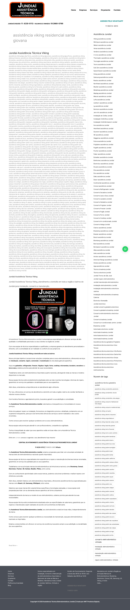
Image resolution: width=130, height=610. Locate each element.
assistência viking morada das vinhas (28, 169)
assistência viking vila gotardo (19, 231)
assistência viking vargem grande (46, 209)
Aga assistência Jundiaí (101, 266)
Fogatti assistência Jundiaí (102, 148)
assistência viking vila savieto (66, 266)
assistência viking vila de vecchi (52, 225)
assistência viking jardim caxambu (43, 99)
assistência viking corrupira (64, 83)
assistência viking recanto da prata (58, 196)
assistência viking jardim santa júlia (41, 140)
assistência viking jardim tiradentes (31, 155)
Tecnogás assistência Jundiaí (103, 61)
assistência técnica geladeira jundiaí (105, 384)
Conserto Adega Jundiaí (102, 224)
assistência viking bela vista (25, 60)
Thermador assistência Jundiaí (104, 58)
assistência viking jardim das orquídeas (22, 107)
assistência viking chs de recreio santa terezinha (68, 74)
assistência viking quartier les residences (32, 196)
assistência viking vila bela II (47, 219)
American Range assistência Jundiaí (106, 260)
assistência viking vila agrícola (57, 211)
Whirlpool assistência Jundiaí (103, 42)
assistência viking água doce (41, 56)
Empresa (11, 574)
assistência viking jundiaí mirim (36, 159)
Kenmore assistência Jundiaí (103, 109)
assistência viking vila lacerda (19, 239)
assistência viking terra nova (63, 204)
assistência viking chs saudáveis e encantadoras (25, 76)
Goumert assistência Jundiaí (103, 132)
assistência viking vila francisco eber (30, 229)
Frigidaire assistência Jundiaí (103, 144)
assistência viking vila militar (31, 246)
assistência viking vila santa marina (31, 262)
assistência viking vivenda (17, 270)
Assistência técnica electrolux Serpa (106, 357)
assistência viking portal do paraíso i (39, 194)
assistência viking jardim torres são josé (57, 155)
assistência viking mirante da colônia (56, 167)
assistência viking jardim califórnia (20, 97)
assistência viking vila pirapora (40, 254)
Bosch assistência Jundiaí (102, 237)
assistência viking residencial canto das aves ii (42, 198)
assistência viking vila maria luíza (42, 244)
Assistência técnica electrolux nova (105, 364)
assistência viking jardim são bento (71, 143)
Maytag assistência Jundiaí (103, 93)
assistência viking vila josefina (45, 237)
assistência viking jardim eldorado (67, 112)
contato (17, 438)
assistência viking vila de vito (73, 225)
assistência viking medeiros (33, 167)
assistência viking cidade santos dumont (43, 79)
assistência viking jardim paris (31, 130)
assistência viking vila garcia (72, 229)
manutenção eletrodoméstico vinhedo (105, 554)
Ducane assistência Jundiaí (103, 167)
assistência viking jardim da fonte (74, 103)
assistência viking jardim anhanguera (43, 91)
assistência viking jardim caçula (74, 95)
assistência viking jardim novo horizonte (33, 128)
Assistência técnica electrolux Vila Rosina (107, 351)
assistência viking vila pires (60, 254)
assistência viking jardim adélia (27, 89)
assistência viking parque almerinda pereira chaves (30, 173)
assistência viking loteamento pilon (67, 161)
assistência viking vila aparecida (47, 215)
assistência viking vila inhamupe (71, 233)
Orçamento (11, 578)
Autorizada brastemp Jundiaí (103, 339)
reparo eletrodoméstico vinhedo (106, 560)
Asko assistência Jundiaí (102, 253)
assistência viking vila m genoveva (27, 242)
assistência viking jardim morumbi (58, 126)
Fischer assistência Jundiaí (103, 151)
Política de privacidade (15, 583)
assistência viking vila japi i (41, 235)
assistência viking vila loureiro (62, 239)
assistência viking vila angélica (25, 215)
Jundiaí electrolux (100, 304)
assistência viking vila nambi (18, 248)
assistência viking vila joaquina (23, 237)
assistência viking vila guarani (59, 231)
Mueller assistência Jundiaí (103, 87)
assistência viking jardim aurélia (67, 91)
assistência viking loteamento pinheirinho (23, 163)
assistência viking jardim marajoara (20, 122)
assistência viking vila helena (26, 233)
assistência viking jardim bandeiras (105, 436)
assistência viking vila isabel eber (20, 235)
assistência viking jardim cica (103, 484)
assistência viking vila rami (30, 258)
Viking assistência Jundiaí (102, 39)
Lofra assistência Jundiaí (102, 100)
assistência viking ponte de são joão (62, 192)
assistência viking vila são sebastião (43, 266)
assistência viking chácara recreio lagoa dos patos (32, 70)
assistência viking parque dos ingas (34, 182)
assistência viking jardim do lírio (47, 110)
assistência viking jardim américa (50, 89)
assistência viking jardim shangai (20, 151)
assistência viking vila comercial (56, 223)
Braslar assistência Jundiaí (102, 234)
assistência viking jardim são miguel (27, 147)
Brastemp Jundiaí (99, 326)
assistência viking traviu (52, 206)
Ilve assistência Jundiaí (101, 125)
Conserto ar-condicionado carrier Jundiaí (107, 323)
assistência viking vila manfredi (71, 242)
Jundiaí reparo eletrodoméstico (104, 279)
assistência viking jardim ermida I (20, 114)
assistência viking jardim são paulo (51, 147)
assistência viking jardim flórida (34, 118)
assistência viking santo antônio (23, 204)
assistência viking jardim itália (29, 120)
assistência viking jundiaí (17, 159)
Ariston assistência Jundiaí (103, 256)
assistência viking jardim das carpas (67, 105)
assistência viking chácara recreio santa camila (65, 70)
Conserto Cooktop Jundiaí (102, 218)
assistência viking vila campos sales (65, 221)
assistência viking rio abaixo (22, 202)
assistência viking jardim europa (42, 116)
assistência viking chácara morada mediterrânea (25, 68)
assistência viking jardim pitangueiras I (53, 132)
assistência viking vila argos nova (33, 217)
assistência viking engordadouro (32, 85)
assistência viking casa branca (41, 62)
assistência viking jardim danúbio (43, 105)
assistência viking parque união (46, 190)
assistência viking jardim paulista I (53, 130)
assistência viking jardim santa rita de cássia (68, 140)
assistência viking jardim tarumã (57, 153)
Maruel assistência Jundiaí (102, 96)
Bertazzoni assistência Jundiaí (104, 247)
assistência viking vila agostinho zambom (33, 211)
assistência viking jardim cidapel (32, 101)
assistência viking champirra (41, 74)
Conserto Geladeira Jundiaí (103, 202)
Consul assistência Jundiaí (102, 186)
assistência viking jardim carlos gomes (73, 97)
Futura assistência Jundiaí (102, 141)
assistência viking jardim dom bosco (71, 110)
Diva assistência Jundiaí (102, 170)
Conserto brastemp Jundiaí (103, 319)
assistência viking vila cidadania (33, 223)
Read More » (13, 545)
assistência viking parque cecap (30, 176)
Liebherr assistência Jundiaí (103, 103)
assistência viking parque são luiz (24, 190)
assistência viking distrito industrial (105, 414)
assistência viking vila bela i (27, 219)
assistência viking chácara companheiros (72, 64)
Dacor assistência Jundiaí (102, 180)
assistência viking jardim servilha (72, 149)
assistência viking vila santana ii (26, 264)
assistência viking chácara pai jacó (53, 68)
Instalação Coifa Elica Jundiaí (103, 119)
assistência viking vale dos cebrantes (21, 209)
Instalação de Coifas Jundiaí (103, 116)
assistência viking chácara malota (69, 66)
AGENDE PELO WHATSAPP (76, 586)
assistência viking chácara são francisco (47, 72)
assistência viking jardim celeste (66, 99)
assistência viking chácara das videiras (22, 66)
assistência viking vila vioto (55, 268)
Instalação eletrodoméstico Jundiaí (105, 285)
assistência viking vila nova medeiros (66, 250)
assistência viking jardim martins (20, 124)
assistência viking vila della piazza (20, 227)
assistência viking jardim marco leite (70, 122)
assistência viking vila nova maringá (42, 250)
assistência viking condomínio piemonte (71, 79)
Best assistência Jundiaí (102, 244)
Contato (10, 581)
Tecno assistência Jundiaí (102, 64)
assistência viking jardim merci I (42, 124)
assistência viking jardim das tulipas (105, 528)
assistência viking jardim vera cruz (74, 157)
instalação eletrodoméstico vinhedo (105, 548)
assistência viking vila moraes (52, 246)
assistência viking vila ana (61, 213)
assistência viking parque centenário (54, 176)
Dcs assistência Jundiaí (101, 173)
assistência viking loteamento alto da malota (63, 159)
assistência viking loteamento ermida (42, 161)
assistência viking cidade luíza (74, 76)
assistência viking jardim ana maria (73, 89)
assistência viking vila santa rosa (55, 262)
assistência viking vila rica (48, 258)
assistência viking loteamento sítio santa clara (55, 165)
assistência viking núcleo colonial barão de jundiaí (33, 171)
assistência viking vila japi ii (60, 235)
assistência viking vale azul (70, 206)
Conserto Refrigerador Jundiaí (104, 189)
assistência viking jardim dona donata (21, 112)
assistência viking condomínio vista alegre (53, 81)
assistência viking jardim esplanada (67, 114)
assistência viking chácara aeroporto (45, 64)
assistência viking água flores (62, 56)
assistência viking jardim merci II (65, 124)
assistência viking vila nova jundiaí (64, 248)
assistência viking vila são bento (48, 264)
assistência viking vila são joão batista (72, 264)
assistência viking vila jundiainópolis (68, 237)
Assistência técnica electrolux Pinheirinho (108, 361)
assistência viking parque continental (59, 178)
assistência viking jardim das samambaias (50, 107)
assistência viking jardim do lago (25, 110)
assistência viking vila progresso (57, 256)
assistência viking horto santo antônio (55, 87)
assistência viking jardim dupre (45, 112)
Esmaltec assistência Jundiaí (103, 157)
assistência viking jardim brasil (31, 95)
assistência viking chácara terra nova (74, 72)
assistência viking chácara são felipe (21, 72)
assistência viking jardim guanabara (58, 118)
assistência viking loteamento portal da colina (53, 163)
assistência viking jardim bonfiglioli (105, 447)
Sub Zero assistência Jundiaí (103, 68)
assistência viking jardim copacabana (27, 103)
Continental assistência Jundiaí (104, 183)
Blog (9, 585)
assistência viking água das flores (20, 56)
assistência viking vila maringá (64, 244)
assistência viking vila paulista (19, 254)
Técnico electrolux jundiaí (102, 272)
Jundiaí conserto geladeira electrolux (106, 307)
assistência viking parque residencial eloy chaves (48, 186)
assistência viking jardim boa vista (59, 93)
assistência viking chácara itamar (47, 66)
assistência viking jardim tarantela (34, 153)
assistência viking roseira (60, 202)
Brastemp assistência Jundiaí (103, 231)
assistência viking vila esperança (62, 227)
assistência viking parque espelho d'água (60, 182)
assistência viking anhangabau (31, 58)
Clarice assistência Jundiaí (102, 228)
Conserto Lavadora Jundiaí (103, 199)
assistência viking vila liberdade (40, 239)
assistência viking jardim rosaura (55, 136)
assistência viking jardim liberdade (51, 120)
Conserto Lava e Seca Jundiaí (104, 196)
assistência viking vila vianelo (35, 268)
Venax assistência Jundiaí (102, 48)
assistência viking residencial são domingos (29, 200)
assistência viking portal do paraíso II (64, 194)
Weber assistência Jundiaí (102, 45)
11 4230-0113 (27, 23)
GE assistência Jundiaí (101, 135)
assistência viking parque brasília (60, 173)
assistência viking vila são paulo (19, 266)
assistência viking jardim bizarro (36, 93)
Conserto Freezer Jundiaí (102, 208)
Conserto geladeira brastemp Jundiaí (106, 310)
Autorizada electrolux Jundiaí (103, 335)
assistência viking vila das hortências (27, 225)
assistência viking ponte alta (67, 190)
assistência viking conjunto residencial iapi (40, 83)
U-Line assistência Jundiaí (102, 55)
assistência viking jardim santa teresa (46, 143)
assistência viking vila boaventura (20, 221)
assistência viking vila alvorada (41, 213)
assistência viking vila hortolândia (48, 233)
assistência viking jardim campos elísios (46, 97)
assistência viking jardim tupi (27, 157)
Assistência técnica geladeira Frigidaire (107, 342)
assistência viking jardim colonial (104, 491)
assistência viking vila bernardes (68, 219)
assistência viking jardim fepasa (64, 116)
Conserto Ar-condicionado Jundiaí (105, 221)
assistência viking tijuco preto (33, 206)
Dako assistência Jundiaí (102, 176)
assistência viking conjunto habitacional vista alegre (106, 402)
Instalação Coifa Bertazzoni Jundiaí (105, 122)
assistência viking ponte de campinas (37, 192)
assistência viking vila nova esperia (40, 248)
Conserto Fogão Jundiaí (102, 212)
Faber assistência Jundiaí (102, 154)
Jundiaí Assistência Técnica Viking (29, 53)
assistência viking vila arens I (68, 215)
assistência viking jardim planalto (30, 134)
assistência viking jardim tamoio (68, 151)
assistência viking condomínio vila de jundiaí (24, 81)
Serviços (11, 576)
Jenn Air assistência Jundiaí (103, 112)
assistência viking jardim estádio (20, 116)
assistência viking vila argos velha (56, 217)
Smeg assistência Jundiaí (102, 74)
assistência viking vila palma (69, 252)
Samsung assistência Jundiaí (103, 77)
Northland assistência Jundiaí (103, 84)
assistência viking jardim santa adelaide (61, 138)
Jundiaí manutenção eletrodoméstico (106, 282)
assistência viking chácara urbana (20, 74)
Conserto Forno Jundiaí (101, 215)
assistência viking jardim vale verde (50, 157)
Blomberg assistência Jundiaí (103, 240)
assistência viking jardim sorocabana (44, 151)
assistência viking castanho (61, 62)
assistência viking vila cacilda (42, 221)
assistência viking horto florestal (31, 87)
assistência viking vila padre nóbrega (46, 252)
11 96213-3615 (50, 447)
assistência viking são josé (44, 204)
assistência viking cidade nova (19, 79)
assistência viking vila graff (39, 231)
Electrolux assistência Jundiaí (103, 164)
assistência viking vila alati (22, 213)
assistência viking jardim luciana (75, 120)
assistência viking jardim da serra (20, 105)
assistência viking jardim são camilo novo (47, 145)
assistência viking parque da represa (60, 180)
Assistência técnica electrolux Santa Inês (107, 354)
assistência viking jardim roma (33, 136)
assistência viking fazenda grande (105, 425)
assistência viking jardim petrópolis (28, 132)
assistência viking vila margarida (20, 244)
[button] (125, 249)
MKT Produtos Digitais (91, 602)
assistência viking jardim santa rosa (21, 143)
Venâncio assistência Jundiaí (103, 52)
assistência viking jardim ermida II (43, 114)
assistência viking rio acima (42, 202)
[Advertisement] (48, 536)
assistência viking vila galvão (52, 229)
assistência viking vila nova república (21, 252)
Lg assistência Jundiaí (101, 106)
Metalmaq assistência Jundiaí (103, 90)
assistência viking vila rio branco (68, 258)
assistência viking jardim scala (50, 149)
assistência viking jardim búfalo (52, 95)
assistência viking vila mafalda (50, 242)
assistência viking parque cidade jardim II (32, 178)
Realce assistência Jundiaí (102, 80)
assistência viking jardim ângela (19, 91)
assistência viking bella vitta (45, 60)
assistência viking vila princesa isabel (32, 256)
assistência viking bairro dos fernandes (55, 58)
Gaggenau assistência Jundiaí (104, 138)
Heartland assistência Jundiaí (103, 128)
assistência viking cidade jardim (52, 76)
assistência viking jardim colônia (54, 101)
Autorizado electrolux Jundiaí (103, 329)
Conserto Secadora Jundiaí (103, 192)
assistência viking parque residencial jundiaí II (37, 188)
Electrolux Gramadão (101, 301)
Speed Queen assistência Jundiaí (105, 71)
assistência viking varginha (67, 209)
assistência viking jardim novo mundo (60, 128)
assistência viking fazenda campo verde (57, 85)
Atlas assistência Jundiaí (102, 250)
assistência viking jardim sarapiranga (27, 149)
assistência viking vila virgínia (75, 268)
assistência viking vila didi (41, 227)
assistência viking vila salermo (62, 260)
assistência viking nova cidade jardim (54, 169)
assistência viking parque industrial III (34, 184)
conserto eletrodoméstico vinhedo (105, 540)
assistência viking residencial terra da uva (59, 200)
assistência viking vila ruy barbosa (39, 260)
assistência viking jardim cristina (51, 103)
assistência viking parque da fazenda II (34, 180)
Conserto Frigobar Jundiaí (102, 205)
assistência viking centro (24, 64)
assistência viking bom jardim (65, 60)
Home (10, 571)
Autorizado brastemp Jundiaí (103, 332)
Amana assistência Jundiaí (102, 263)
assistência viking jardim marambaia (45, 122)
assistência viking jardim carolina (20, 99)
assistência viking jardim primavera (54, 134)
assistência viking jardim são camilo (21, 145)
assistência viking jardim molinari (35, 126)
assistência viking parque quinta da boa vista (63, 184)
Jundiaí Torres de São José (103, 276)
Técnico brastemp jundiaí (102, 269)
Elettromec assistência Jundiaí (104, 160)
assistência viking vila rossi (18, 260)
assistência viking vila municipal (73, 246)
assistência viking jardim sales (37, 138)
